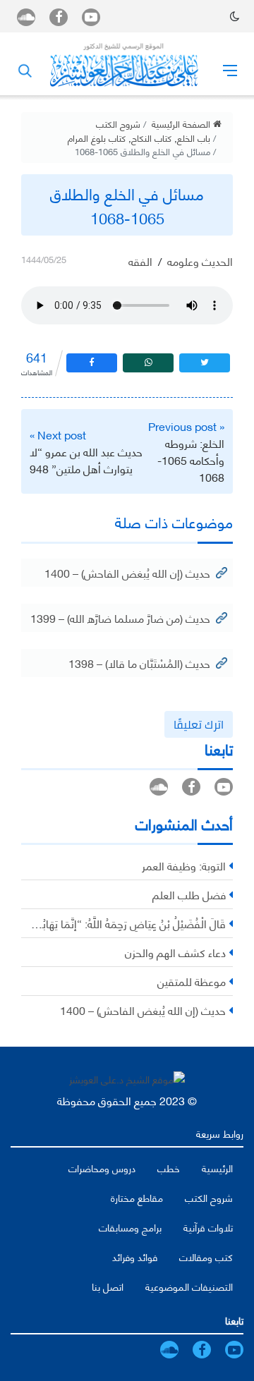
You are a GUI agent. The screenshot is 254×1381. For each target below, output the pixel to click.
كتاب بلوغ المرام (97, 137)
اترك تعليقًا (199, 724)
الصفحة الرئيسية (182, 123)
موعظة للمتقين (191, 981)
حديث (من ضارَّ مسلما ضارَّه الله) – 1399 (120, 617)
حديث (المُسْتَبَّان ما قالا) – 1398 (139, 662)
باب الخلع (193, 137)
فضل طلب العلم (189, 894)
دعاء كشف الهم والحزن (175, 952)
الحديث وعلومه (200, 260)
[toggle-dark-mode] (234, 16)
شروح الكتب (118, 123)
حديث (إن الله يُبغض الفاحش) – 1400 (127, 572)
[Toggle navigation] (230, 70)
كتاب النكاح (151, 137)
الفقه (140, 260)
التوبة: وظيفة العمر (184, 865)
